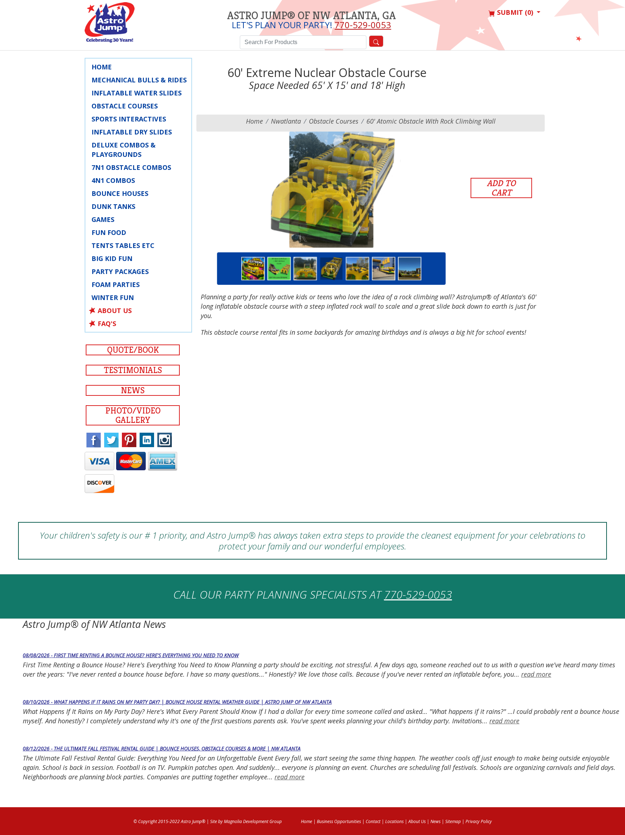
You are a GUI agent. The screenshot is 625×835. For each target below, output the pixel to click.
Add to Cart (501, 188)
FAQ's (107, 323)
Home (102, 67)
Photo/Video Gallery (133, 415)
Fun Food (109, 232)
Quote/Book (133, 349)
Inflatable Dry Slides (132, 132)
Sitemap (453, 821)
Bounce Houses (120, 193)
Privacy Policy (478, 821)
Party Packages (120, 271)
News (133, 390)
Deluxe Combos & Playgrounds (124, 150)
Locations (394, 821)
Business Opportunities (339, 821)
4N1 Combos (113, 180)
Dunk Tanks (113, 206)
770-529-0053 (363, 25)
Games (103, 219)
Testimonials (133, 370)
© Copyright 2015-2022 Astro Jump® (169, 821)
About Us (115, 310)
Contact (373, 821)
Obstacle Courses (125, 106)
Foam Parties (116, 284)
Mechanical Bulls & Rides (139, 80)
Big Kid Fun (112, 258)
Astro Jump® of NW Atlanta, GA (311, 15)
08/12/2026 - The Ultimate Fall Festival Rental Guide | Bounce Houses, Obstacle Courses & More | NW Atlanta (162, 748)
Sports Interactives (129, 119)
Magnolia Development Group (253, 821)
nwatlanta (286, 121)
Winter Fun (113, 297)
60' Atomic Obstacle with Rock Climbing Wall (431, 121)
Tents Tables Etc (123, 245)
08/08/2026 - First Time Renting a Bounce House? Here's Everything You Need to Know (131, 655)
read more (536, 674)
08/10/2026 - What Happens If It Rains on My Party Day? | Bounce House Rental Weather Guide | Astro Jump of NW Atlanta (177, 701)
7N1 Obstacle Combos (131, 167)
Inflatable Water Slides (137, 93)
